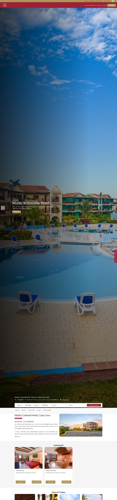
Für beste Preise (111, 5)
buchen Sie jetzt (36, 482)
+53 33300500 (98, 1)
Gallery (99, 5)
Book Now (16, 211)
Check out (35, 405)
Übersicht (17, 410)
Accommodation (92, 5)
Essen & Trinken (31, 410)
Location (104, 5)
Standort (39, 410)
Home (86, 5)
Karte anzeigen (65, 399)
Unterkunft (24, 410)
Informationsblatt (47, 410)
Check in (19, 405)
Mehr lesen (20, 482)
